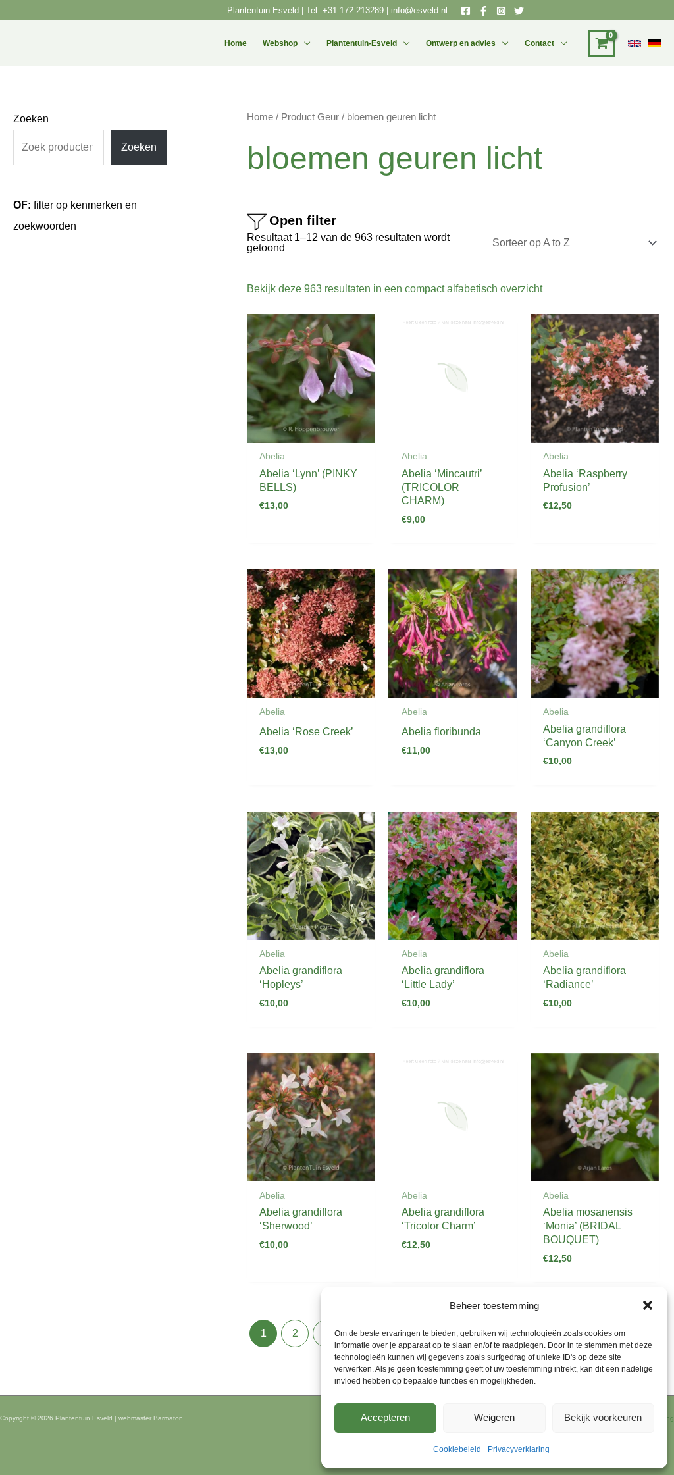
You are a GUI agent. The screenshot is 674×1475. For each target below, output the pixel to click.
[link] (634, 43)
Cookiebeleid (457, 1449)
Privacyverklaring (519, 1449)
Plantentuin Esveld (264, 10)
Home (235, 43)
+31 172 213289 (353, 10)
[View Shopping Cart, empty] (601, 43)
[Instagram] (501, 11)
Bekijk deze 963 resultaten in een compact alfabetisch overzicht (394, 288)
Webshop (280, 43)
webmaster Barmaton (150, 1418)
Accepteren (385, 1417)
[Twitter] (519, 11)
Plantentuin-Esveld (361, 43)
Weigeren (494, 1417)
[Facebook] (466, 11)
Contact (539, 43)
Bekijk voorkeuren (603, 1417)
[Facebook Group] (483, 11)
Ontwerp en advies (461, 43)
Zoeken (31, 118)
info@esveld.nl (419, 10)
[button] (647, 1305)
